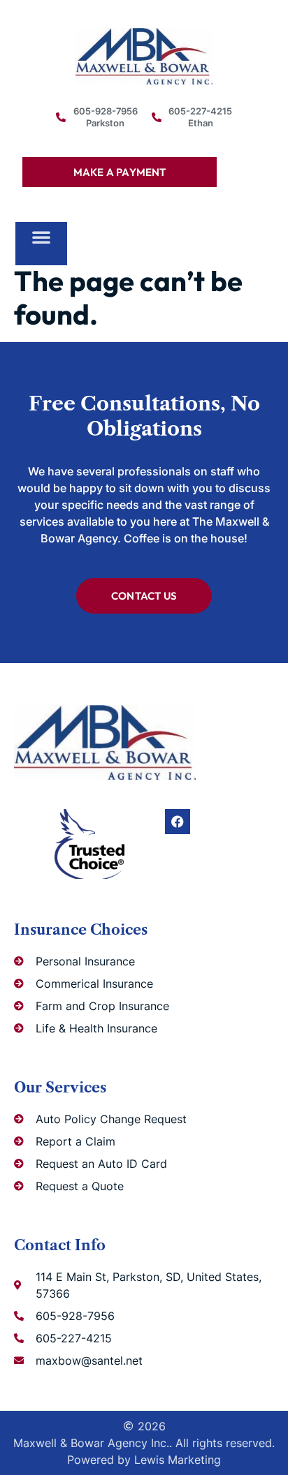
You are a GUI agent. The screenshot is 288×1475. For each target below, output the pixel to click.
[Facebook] (177, 821)
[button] (41, 236)
